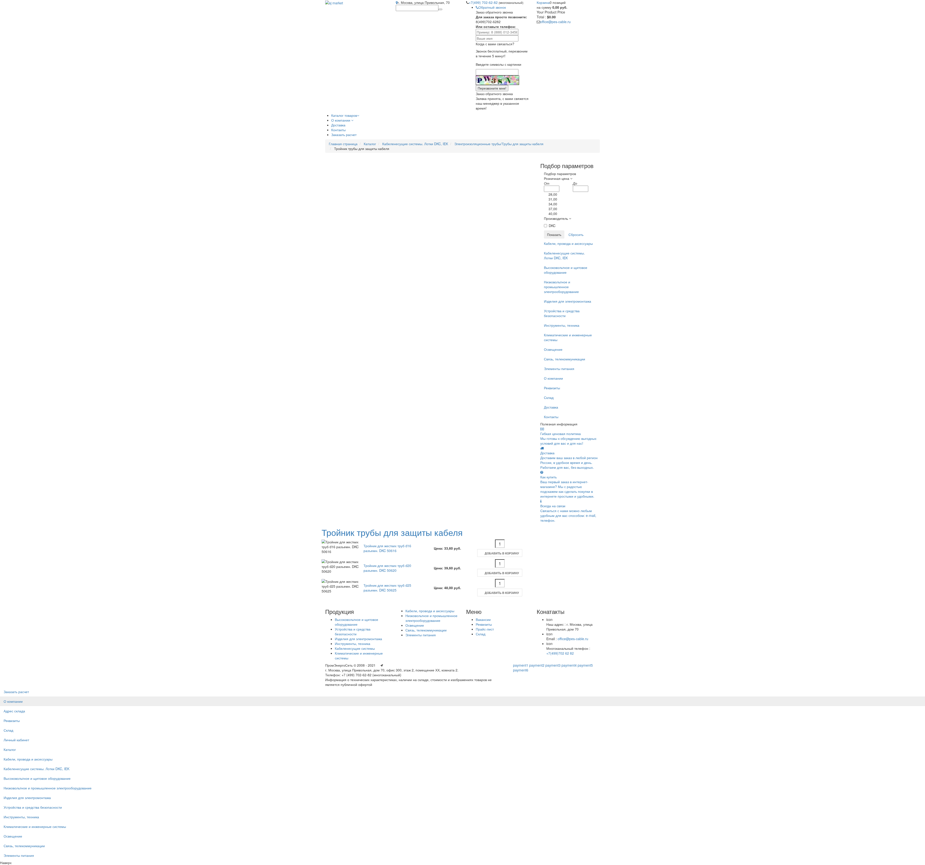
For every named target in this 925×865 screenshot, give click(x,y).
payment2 (536, 665)
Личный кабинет (16, 739)
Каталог (370, 143)
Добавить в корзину (502, 553)
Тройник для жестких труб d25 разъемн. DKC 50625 (387, 587)
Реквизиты (552, 387)
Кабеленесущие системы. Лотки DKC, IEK (415, 143)
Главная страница (343, 143)
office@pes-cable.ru (555, 21)
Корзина (543, 2)
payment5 (585, 665)
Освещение (553, 349)
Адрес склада (14, 711)
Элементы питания (559, 368)
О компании (553, 378)
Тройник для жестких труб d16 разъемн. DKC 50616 (387, 548)
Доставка (551, 407)
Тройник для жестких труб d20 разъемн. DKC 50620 (387, 568)
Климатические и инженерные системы (568, 337)
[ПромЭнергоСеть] (334, 2)
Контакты (551, 416)
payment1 (520, 665)
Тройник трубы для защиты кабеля (392, 532)
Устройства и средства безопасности (562, 313)
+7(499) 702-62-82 (484, 2)
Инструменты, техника (561, 325)
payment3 (553, 665)
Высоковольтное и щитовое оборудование (565, 270)
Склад (549, 397)
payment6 (520, 670)
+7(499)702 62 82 (560, 653)
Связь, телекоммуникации (564, 359)
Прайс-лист (485, 629)
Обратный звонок (492, 7)
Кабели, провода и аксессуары (568, 243)
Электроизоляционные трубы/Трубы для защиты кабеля (498, 143)
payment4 (569, 665)
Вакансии (483, 619)
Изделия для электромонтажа (567, 301)
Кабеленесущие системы (355, 648)
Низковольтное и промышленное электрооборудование (561, 287)
